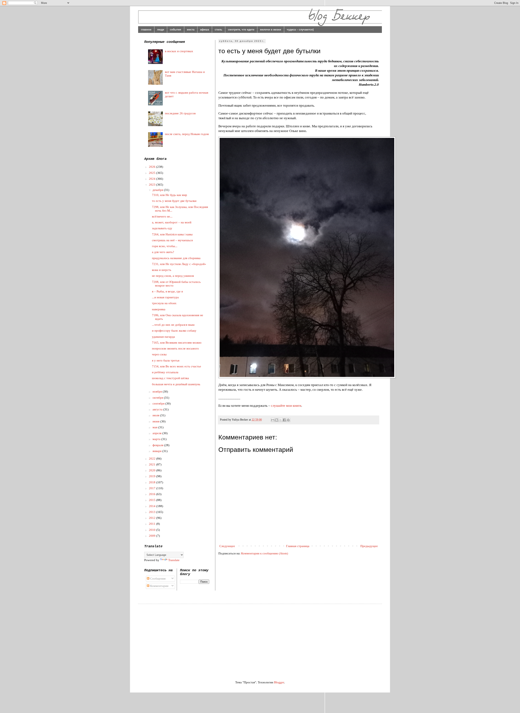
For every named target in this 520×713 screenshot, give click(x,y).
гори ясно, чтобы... (164, 246)
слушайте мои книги (286, 406)
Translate (174, 560)
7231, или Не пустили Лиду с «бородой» (179, 264)
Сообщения (157, 578)
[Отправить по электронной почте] (273, 420)
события (175, 29)
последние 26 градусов (180, 113)
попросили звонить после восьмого (175, 348)
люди (160, 29)
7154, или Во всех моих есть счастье (176, 366)
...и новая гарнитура (165, 297)
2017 (152, 488)
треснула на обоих (164, 303)
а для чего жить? (163, 252)
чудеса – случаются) (300, 29)
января (157, 451)
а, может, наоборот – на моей (171, 222)
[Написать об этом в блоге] (277, 420)
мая (155, 427)
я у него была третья (165, 360)
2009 (152, 535)
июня (156, 421)
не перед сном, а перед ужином (173, 275)
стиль (218, 29)
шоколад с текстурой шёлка (170, 378)
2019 (152, 476)
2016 (152, 494)
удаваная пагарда (163, 336)
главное (146, 29)
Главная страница (297, 546)
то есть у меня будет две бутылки (174, 200)
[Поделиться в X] (280, 420)
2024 (152, 178)
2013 (152, 512)
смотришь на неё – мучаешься (172, 240)
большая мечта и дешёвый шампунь (176, 384)
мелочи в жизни (270, 29)
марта (157, 439)
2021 (152, 464)
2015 (152, 500)
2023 (152, 184)
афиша (204, 29)
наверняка (158, 309)
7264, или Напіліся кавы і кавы (172, 234)
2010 (152, 529)
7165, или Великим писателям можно (177, 342)
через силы (159, 354)
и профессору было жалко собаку (174, 330)
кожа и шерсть (161, 270)
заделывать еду (162, 228)
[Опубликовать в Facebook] (284, 420)
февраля (158, 445)
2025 (152, 172)
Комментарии (158, 585)
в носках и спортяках (179, 51)
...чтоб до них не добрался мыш (173, 324)
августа (158, 409)
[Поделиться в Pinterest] (288, 420)
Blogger (279, 682)
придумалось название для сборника (176, 258)
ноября (158, 391)
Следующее (227, 546)
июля (156, 415)
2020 (152, 470)
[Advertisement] (178, 638)
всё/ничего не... (162, 216)
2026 (152, 166)
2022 (152, 458)
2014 (152, 506)
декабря (158, 190)
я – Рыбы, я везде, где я (167, 291)
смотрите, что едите (241, 29)
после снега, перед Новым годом (187, 134)
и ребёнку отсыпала (165, 372)
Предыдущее (369, 546)
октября (158, 397)
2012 (152, 517)
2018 (152, 482)
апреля (157, 433)
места (190, 29)
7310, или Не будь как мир (169, 195)
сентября (159, 403)
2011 (152, 523)
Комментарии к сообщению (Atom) (264, 553)
